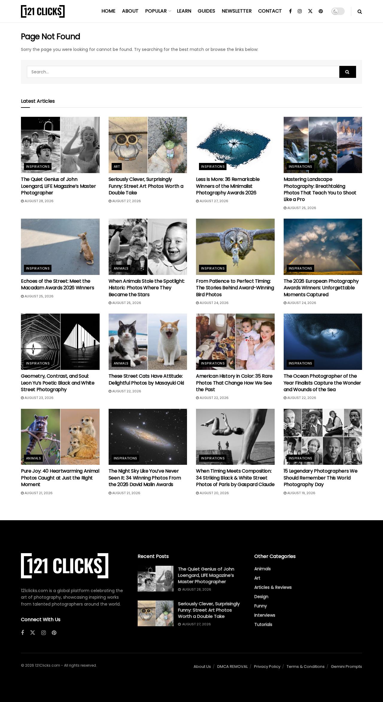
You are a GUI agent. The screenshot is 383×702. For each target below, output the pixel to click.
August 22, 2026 (126, 391)
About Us (202, 666)
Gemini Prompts (346, 666)
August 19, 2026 (300, 493)
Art (117, 166)
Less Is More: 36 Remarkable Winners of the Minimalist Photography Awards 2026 (227, 186)
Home (108, 10)
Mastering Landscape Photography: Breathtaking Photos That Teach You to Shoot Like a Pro (320, 189)
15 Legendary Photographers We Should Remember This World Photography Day (321, 478)
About (130, 10)
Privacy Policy (267, 666)
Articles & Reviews (273, 587)
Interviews (264, 615)
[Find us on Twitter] (310, 11)
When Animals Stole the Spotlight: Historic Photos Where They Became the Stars (147, 288)
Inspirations (38, 166)
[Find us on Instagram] (300, 11)
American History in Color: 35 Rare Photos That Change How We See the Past (234, 383)
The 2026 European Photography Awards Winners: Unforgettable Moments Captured (321, 288)
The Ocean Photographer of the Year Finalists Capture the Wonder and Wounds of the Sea (322, 383)
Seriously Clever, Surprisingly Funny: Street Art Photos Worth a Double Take (146, 186)
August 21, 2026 (38, 493)
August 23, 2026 (39, 397)
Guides (206, 10)
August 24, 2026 (214, 302)
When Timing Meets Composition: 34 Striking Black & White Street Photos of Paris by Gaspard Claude (235, 478)
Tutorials (263, 624)
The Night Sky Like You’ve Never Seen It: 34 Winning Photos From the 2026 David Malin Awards (145, 478)
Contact (270, 10)
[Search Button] (360, 11)
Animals (121, 268)
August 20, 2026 (214, 493)
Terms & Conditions (306, 666)
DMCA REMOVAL (232, 666)
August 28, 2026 (39, 201)
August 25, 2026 (301, 207)
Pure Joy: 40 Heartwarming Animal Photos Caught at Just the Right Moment (60, 478)
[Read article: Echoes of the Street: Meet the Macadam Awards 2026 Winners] (60, 247)
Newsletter (237, 10)
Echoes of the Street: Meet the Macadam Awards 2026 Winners (57, 284)
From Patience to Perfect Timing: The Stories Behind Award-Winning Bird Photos (235, 288)
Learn (184, 10)
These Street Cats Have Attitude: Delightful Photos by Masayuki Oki (146, 379)
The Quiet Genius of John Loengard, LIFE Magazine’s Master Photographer (58, 186)
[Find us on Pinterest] (321, 11)
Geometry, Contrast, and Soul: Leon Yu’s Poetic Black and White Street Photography (58, 383)
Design (261, 597)
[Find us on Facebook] (290, 11)
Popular (156, 10)
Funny (260, 606)
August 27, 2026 (126, 201)
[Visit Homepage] (43, 11)
